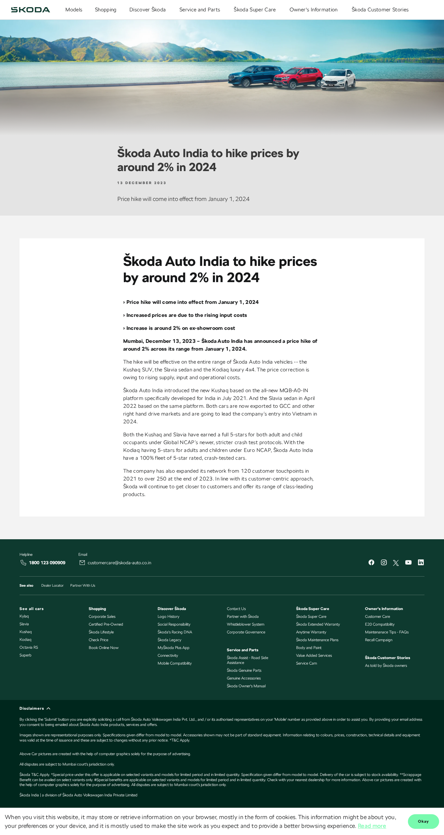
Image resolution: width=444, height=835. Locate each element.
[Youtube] (408, 563)
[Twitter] (396, 563)
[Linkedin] (420, 563)
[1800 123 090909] (23, 563)
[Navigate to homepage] (30, 9)
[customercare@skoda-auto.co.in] (82, 563)
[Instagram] (383, 563)
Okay (423, 821)
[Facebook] (371, 563)
